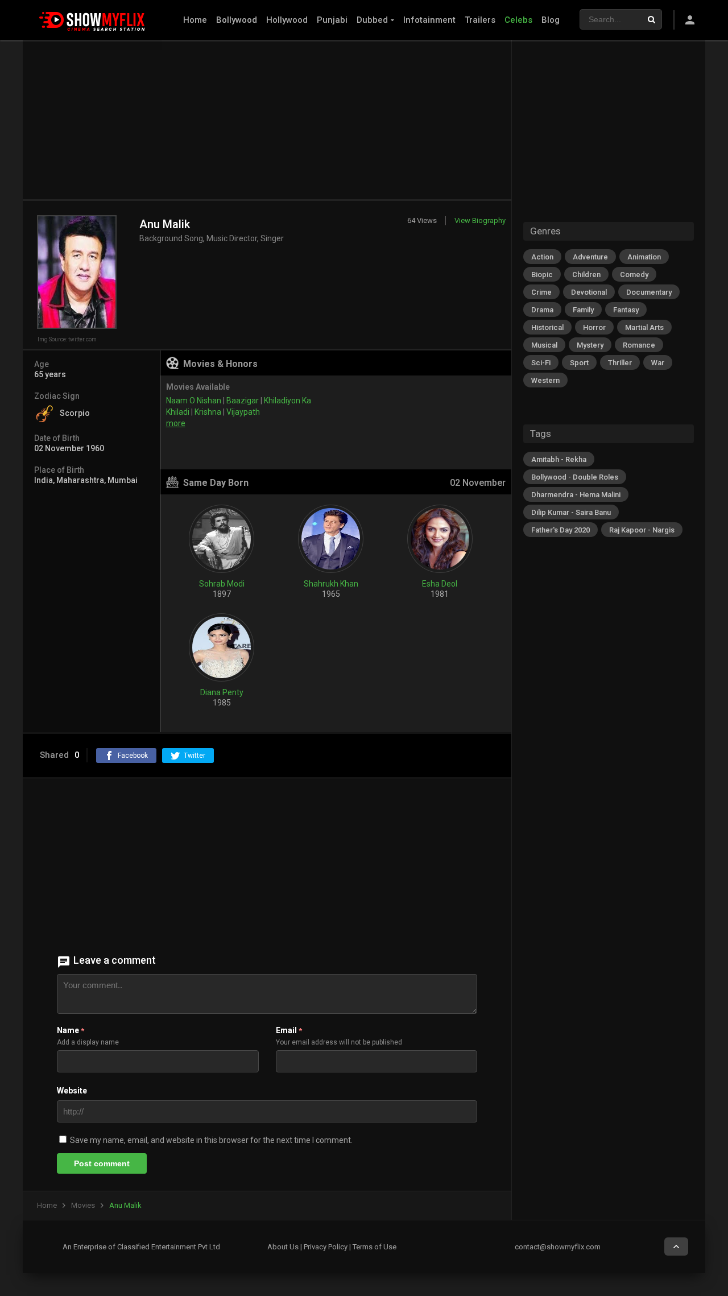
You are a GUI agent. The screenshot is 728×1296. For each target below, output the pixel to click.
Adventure (590, 257)
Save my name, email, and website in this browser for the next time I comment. (211, 1140)
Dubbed (372, 20)
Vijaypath (243, 411)
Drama (542, 310)
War (657, 362)
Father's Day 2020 (560, 530)
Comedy (634, 274)
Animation (644, 257)
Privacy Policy (326, 1247)
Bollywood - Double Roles (574, 477)
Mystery (590, 345)
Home (195, 20)
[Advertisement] (267, 119)
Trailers (480, 20)
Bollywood (236, 20)
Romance (639, 345)
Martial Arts (644, 327)
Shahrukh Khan (331, 583)
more (175, 423)
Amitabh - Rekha (558, 459)
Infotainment (429, 20)
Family (583, 310)
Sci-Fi (541, 362)
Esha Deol (439, 583)
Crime (541, 292)
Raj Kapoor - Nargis (642, 530)
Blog (550, 20)
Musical (544, 345)
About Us (283, 1247)
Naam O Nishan (193, 400)
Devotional (589, 292)
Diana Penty (221, 692)
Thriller (620, 362)
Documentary (649, 292)
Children (586, 274)
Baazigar (242, 400)
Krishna (208, 411)
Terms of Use (374, 1247)
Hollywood (287, 20)
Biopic (542, 274)
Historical (547, 327)
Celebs (518, 20)
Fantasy (626, 310)
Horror (594, 327)
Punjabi (332, 20)
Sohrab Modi (222, 583)
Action (542, 257)
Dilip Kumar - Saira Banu (571, 512)
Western (545, 380)
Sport (579, 362)
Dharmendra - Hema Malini (576, 494)
